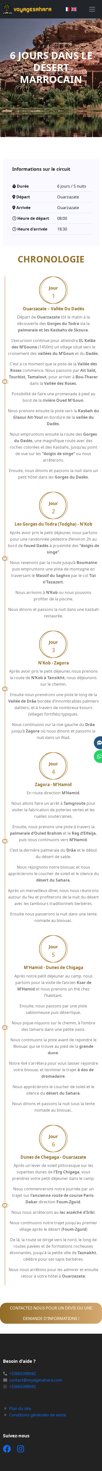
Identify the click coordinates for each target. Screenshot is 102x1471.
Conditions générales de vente (37, 1415)
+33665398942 (22, 1373)
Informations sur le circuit (41, 169)
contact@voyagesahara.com (35, 1380)
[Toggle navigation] (92, 9)
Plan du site (20, 1408)
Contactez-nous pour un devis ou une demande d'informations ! (51, 1313)
